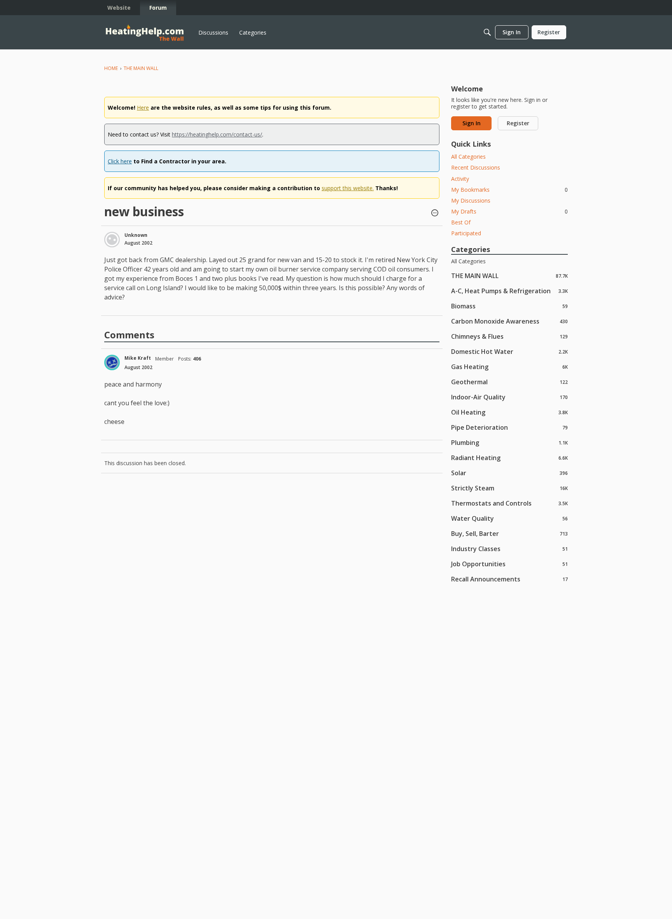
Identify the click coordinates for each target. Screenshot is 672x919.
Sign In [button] (471, 123)
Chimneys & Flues (509, 336)
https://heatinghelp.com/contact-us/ (217, 134)
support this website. (348, 188)
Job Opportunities (509, 564)
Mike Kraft (137, 358)
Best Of (461, 222)
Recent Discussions (475, 167)
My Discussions (470, 200)
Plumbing (509, 442)
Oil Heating (509, 412)
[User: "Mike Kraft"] (112, 362)
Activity (460, 178)
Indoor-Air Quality (509, 397)
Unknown (135, 235)
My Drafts (509, 211)
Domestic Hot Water (509, 351)
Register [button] (518, 123)
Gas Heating (509, 366)
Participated (466, 233)
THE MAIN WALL (509, 275)
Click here (120, 161)
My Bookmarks (509, 189)
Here (143, 107)
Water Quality (509, 518)
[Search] (487, 32)
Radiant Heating (509, 457)
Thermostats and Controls (509, 503)
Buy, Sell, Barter (509, 533)
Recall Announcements (509, 579)
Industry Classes (509, 548)
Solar (509, 473)
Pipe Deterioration (509, 427)
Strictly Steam (509, 488)
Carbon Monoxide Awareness (509, 321)
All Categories (468, 156)
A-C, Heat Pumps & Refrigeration (509, 291)
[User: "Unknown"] (112, 239)
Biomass (509, 306)
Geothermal (509, 382)
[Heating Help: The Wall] (145, 32)
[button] (434, 213)
